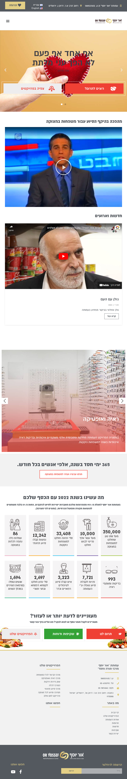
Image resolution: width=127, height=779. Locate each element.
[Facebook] (20, 771)
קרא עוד (111, 316)
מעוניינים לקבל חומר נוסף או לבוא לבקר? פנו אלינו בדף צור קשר (63, 622)
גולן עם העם (110, 299)
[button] (15, 5)
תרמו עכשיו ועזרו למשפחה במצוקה (63, 474)
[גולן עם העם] (63, 256)
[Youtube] (13, 771)
